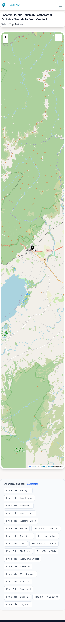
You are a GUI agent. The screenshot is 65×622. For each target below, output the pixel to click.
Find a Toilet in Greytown (17, 604)
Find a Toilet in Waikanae (17, 581)
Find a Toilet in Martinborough (20, 574)
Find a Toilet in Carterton (46, 597)
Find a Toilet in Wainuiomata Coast (22, 559)
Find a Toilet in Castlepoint (18, 589)
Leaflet (34, 466)
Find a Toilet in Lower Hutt (46, 528)
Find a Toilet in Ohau (15, 543)
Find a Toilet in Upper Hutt (44, 543)
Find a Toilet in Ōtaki (46, 551)
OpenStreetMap (46, 466)
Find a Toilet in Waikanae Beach (21, 521)
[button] (32, 247)
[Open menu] (60, 5)
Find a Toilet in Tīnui (47, 536)
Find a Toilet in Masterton (18, 566)
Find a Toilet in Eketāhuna (18, 551)
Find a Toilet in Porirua (16, 528)
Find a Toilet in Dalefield (17, 597)
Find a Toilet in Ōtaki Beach (18, 536)
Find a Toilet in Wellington (18, 490)
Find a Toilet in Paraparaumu (19, 513)
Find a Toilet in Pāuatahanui (19, 498)
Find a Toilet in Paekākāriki (18, 505)
